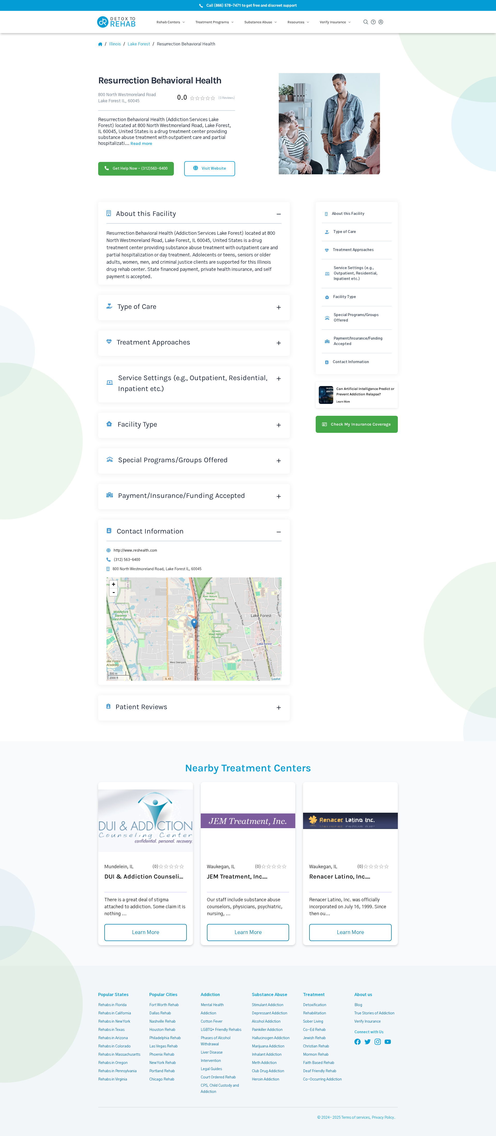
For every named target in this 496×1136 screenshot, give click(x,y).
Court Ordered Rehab (218, 1077)
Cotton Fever (211, 1021)
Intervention (211, 1061)
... (138, 143)
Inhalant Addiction (267, 1054)
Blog (358, 1005)
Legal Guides (211, 1069)
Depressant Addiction (269, 1013)
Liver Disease (212, 1052)
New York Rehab (162, 1063)
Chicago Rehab (161, 1079)
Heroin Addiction (265, 1079)
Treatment (314, 995)
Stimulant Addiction (267, 1005)
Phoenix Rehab (161, 1054)
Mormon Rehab (316, 1054)
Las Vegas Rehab (163, 1046)
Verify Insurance (367, 1021)
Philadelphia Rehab (165, 1038)
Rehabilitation (314, 1013)
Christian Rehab (316, 1046)
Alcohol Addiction (266, 1021)
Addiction (210, 995)
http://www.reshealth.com (135, 550)
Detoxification (314, 1005)
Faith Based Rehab (318, 1063)
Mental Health (212, 1005)
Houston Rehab (162, 1030)
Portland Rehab (162, 1071)
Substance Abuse (269, 995)
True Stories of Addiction (374, 1013)
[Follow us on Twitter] (368, 1041)
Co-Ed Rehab (314, 1030)
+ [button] (113, 584)
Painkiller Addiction (267, 1030)
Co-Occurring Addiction (322, 1079)
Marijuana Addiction (268, 1046)
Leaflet (276, 679)
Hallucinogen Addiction (271, 1038)
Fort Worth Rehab (164, 1005)
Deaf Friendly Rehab (319, 1071)
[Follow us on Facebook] (357, 1041)
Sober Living (313, 1021)
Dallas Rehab (160, 1013)
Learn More (145, 932)
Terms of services (356, 1117)
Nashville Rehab (162, 1021)
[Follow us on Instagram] (378, 1041)
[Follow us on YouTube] (388, 1041)
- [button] (113, 592)
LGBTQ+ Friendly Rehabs (221, 1030)
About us (363, 995)
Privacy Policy (383, 1117)
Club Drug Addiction (268, 1071)
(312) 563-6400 (127, 560)
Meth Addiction (264, 1063)
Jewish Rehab (314, 1038)
